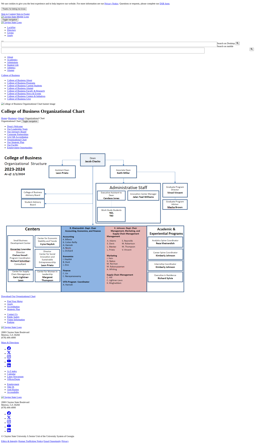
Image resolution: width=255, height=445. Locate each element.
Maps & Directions (10, 342)
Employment (13, 384)
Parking (10, 322)
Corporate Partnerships (17, 134)
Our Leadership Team (17, 129)
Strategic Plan (13, 309)
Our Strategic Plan (15, 142)
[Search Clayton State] (237, 43)
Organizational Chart (17, 139)
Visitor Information (16, 319)
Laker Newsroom (15, 376)
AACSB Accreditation (17, 137)
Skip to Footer (23, 14)
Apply (10, 304)
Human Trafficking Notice (30, 441)
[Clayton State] (15, 16)
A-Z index (12, 371)
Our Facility (12, 145)
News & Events (24, 93)
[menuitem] (130, 57)
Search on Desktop (226, 43)
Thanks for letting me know (14, 9)
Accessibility (13, 392)
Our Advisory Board (16, 131)
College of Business (10, 75)
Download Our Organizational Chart (18, 296)
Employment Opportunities (19, 147)
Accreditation (13, 306)
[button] (10, 57)
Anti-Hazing (13, 389)
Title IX (10, 387)
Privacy (65, 441)
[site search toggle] (2, 41)
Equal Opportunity (52, 441)
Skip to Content (8, 14)
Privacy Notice (111, 3)
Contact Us (12, 314)
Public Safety (13, 317)
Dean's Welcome (15, 126)
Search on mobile (225, 46)
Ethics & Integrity (9, 441)
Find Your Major (15, 301)
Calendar (11, 374)
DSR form (164, 3)
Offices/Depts (13, 379)
